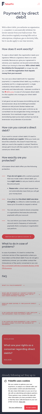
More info (22, 402)
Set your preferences (15, 407)
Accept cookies (31, 407)
